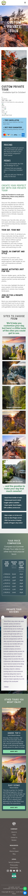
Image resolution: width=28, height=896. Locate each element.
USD (6, 100)
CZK (10, 100)
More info (14, 751)
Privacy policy (14, 865)
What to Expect (14, 851)
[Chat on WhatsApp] (25, 889)
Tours (14, 834)
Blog (14, 854)
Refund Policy (14, 867)
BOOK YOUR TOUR (7, 115)
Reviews (14, 840)
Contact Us (14, 837)
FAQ (14, 848)
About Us (14, 832)
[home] (7, 3)
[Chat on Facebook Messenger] (25, 893)
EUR (3, 100)
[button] (25, 2)
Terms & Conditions (14, 862)
